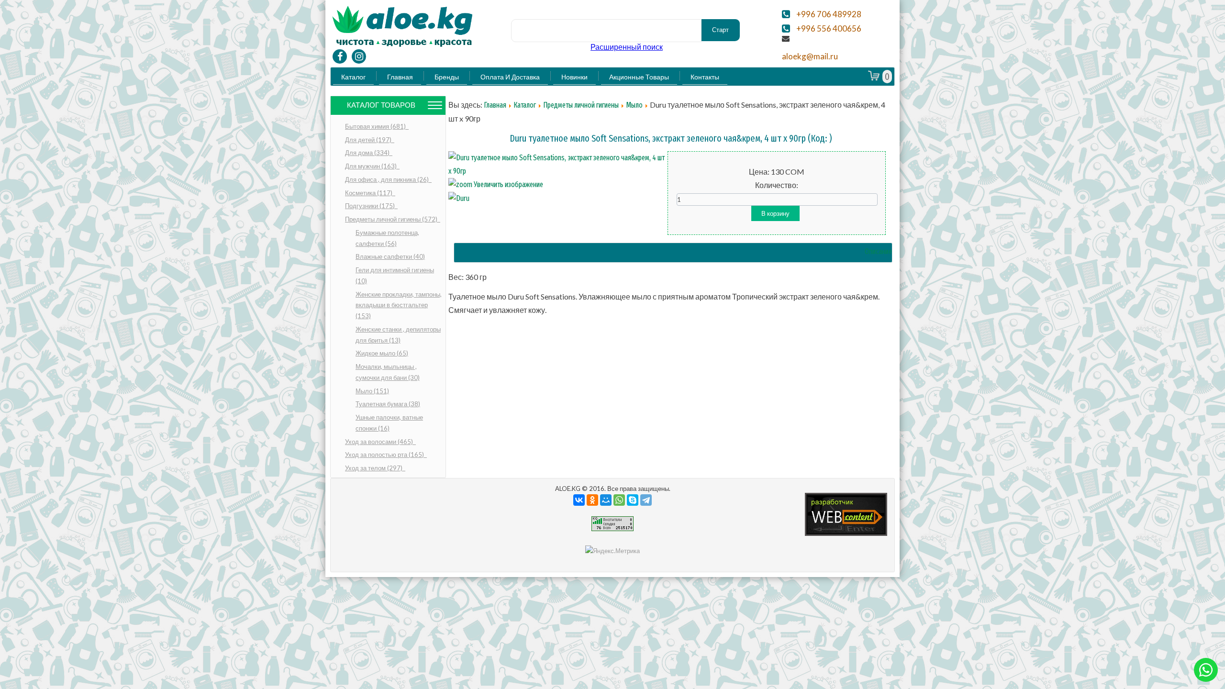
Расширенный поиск (626, 46)
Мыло (372, 391)
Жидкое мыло (382, 353)
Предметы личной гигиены (392, 219)
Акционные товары (639, 77)
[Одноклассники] (592, 500)
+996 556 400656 (828, 28)
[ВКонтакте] (579, 500)
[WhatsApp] (619, 500)
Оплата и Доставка (510, 77)
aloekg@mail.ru (810, 56)
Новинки (574, 77)
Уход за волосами (379, 441)
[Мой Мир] (606, 500)
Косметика (369, 193)
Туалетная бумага (388, 404)
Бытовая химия (376, 126)
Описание (878, 251)
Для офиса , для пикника (387, 179)
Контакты (704, 77)
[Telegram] (646, 500)
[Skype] (632, 500)
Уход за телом (374, 468)
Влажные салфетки (390, 256)
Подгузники (370, 206)
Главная (400, 77)
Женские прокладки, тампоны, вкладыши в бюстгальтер (399, 305)
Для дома (368, 152)
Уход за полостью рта (385, 454)
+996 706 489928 (828, 14)
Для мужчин (371, 166)
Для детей (369, 140)
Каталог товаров (381, 105)
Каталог (353, 77)
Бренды (446, 77)
